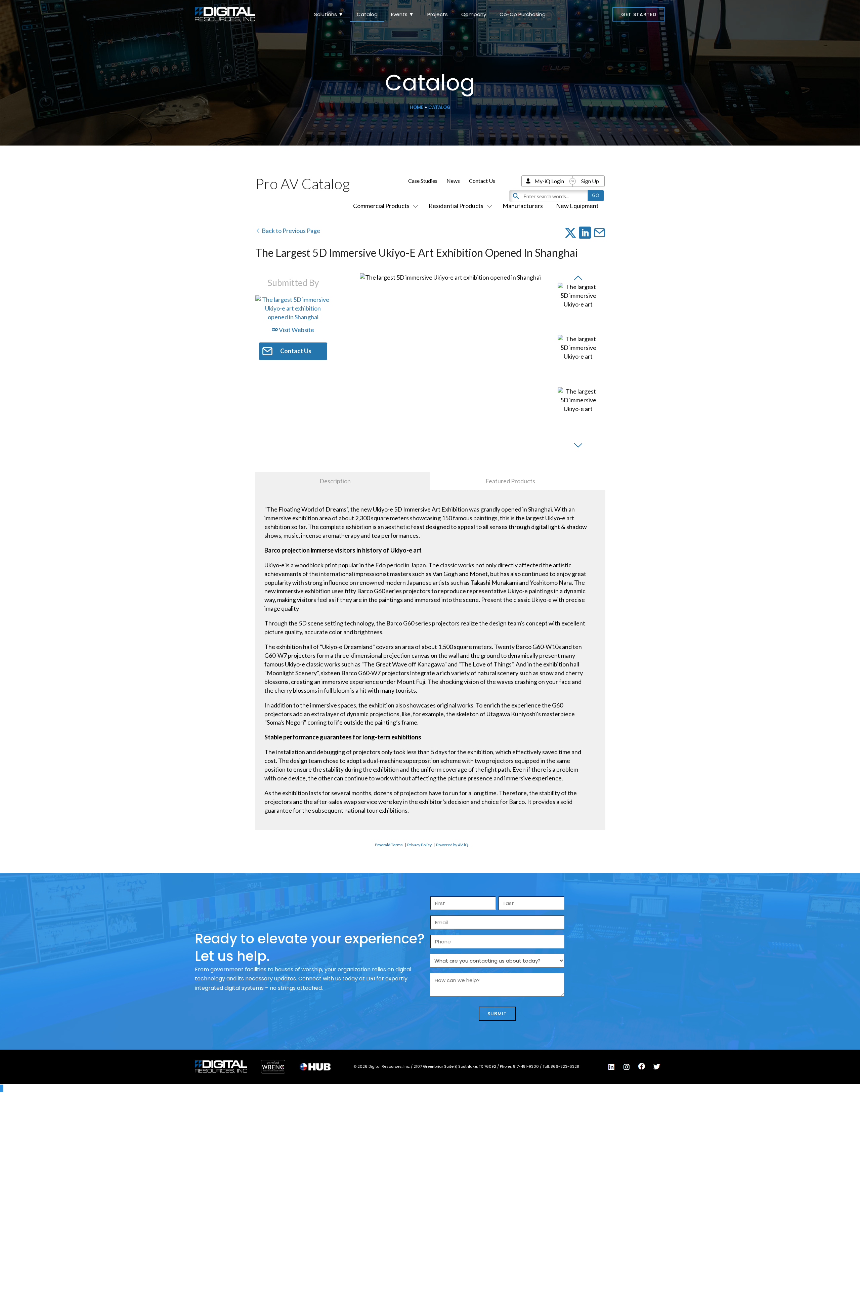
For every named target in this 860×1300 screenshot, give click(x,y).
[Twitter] (656, 1066)
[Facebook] (641, 1066)
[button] (638, 14)
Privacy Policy (419, 844)
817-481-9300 (526, 1066)
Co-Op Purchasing (523, 14)
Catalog (367, 14)
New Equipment (577, 205)
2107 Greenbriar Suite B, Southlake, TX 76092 (455, 1066)
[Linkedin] (611, 1067)
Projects (437, 14)
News (453, 180)
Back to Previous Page (290, 230)
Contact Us (482, 180)
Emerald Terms (389, 844)
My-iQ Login (549, 181)
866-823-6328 (565, 1066)
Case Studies (422, 180)
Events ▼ (402, 14)
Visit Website (296, 329)
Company (473, 14)
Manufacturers (523, 205)
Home (416, 107)
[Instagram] (626, 1067)
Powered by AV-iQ (452, 844)
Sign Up (590, 181)
